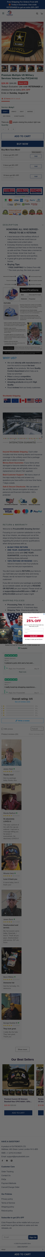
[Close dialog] (44, 614)
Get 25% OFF (33, 636)
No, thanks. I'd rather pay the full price (33, 639)
